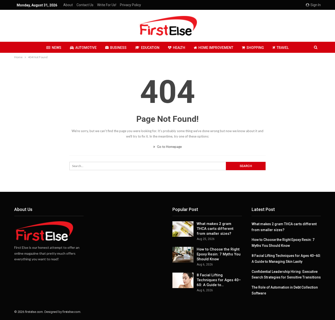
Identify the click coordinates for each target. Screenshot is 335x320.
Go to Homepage (169, 147)
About (68, 5)
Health (179, 48)
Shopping (255, 48)
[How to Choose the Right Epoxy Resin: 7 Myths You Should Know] (182, 255)
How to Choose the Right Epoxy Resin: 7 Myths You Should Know (219, 254)
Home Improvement (215, 48)
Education (150, 48)
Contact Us (85, 5)
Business (118, 48)
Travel (283, 48)
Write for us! (106, 5)
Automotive (86, 48)
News (56, 48)
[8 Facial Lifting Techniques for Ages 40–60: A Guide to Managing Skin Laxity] (182, 280)
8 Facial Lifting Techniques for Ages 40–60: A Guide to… (219, 280)
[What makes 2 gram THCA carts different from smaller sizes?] (182, 229)
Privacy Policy (130, 5)
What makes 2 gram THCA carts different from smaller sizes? (215, 229)
